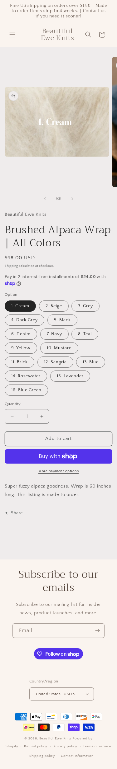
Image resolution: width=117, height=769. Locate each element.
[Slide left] (45, 198)
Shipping (11, 266)
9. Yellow (21, 348)
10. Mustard (59, 348)
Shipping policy (42, 756)
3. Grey (85, 306)
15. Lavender (70, 376)
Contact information (77, 756)
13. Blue (91, 362)
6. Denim (21, 334)
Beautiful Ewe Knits (55, 738)
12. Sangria (55, 362)
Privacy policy (65, 746)
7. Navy (54, 334)
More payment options (58, 471)
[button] (12, 34)
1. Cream (20, 306)
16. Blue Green (26, 390)
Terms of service (97, 746)
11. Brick (19, 362)
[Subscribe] (97, 630)
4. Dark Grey (24, 320)
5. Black (62, 320)
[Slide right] (72, 198)
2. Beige (54, 306)
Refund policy (35, 746)
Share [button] (17, 513)
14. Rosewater (26, 376)
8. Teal (85, 334)
